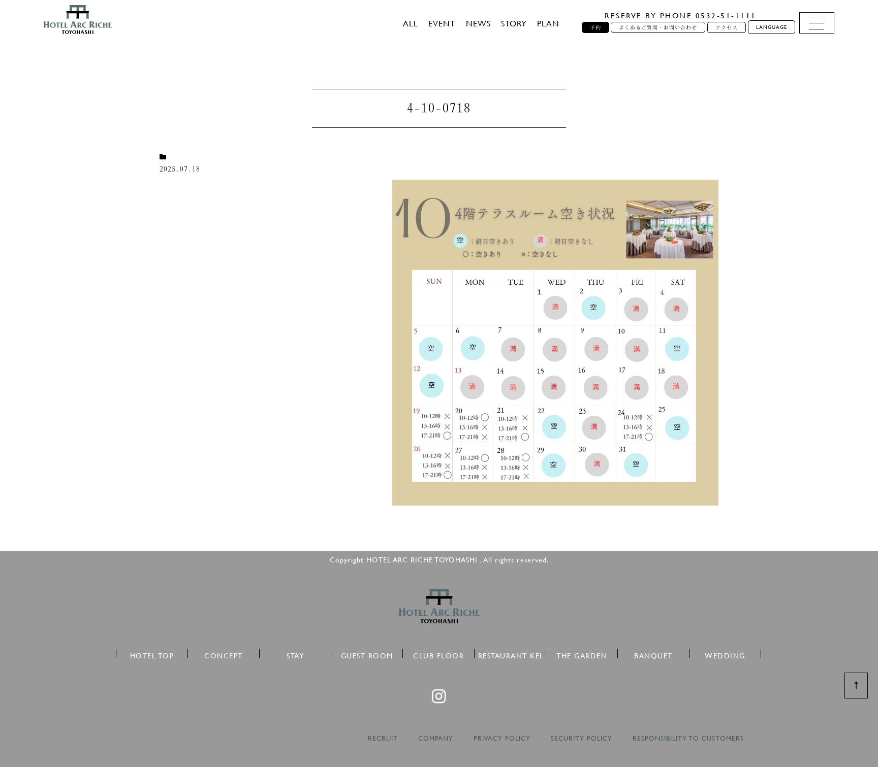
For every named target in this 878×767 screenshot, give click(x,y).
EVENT (442, 23)
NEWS (478, 23)
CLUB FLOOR (438, 654)
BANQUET (653, 654)
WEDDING (725, 654)
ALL (410, 23)
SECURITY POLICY (581, 738)
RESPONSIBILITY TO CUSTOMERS (688, 738)
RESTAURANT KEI (510, 654)
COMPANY (435, 738)
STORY (514, 23)
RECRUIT (383, 738)
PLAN (548, 23)
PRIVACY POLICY (502, 738)
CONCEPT (223, 654)
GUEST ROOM (367, 654)
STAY (295, 654)
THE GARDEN (581, 654)
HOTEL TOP (152, 654)
